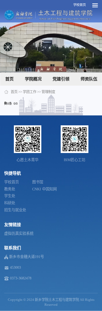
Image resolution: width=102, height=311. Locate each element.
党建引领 (61, 79)
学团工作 (29, 92)
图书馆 (37, 182)
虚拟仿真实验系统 (18, 233)
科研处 (9, 203)
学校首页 (79, 5)
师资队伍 (89, 79)
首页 (9, 79)
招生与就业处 (15, 210)
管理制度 (48, 92)
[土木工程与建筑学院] (65, 15)
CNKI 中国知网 (44, 189)
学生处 (9, 196)
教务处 (9, 189)
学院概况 (33, 79)
